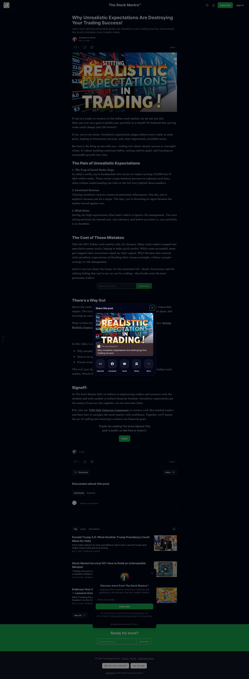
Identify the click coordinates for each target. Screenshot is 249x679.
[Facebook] (112, 363)
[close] (152, 307)
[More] (148, 363)
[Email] (124, 363)
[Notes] (136, 363)
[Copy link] (100, 363)
